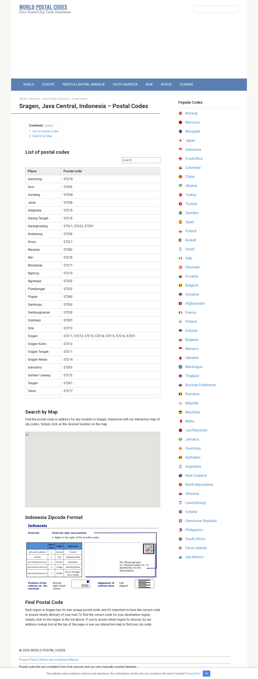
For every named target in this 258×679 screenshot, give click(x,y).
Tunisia (191, 204)
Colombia (193, 167)
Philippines (194, 530)
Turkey (190, 195)
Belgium (192, 285)
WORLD (28, 84)
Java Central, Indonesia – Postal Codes (64, 98)
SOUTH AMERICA (125, 84)
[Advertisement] (129, 48)
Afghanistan (195, 303)
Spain (189, 222)
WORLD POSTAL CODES (43, 7)
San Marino (194, 557)
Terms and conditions (54, 659)
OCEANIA (186, 84)
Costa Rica (194, 158)
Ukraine (191, 186)
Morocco (192, 122)
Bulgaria (191, 339)
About (74, 659)
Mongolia (192, 131)
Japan (190, 140)
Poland (190, 231)
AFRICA (166, 84)
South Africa (195, 539)
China (190, 176)
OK (206, 673)
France (190, 312)
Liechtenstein (196, 430)
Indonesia (34, 98)
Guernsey (193, 448)
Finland (191, 321)
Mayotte (192, 403)
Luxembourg (195, 502)
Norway (191, 113)
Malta (189, 421)
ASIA (149, 84)
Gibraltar (192, 358)
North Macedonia (199, 484)
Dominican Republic (201, 521)
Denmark (192, 267)
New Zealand (195, 475)
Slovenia (192, 493)
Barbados (193, 457)
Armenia (192, 294)
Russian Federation (200, 385)
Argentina (193, 466)
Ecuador (192, 276)
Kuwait (190, 240)
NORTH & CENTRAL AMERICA (83, 84)
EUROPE (48, 84)
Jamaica (192, 439)
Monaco (191, 349)
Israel (189, 249)
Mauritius (192, 412)
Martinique (193, 367)
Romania (192, 394)
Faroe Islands (196, 548)
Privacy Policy (28, 659)
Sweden (192, 213)
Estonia (191, 330)
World (22, 98)
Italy (188, 258)
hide (48, 125)
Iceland (191, 512)
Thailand (192, 376)
